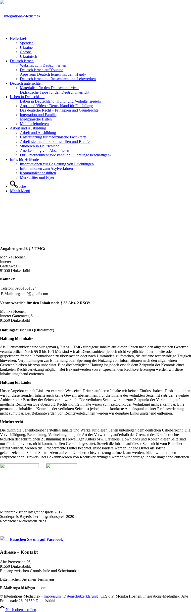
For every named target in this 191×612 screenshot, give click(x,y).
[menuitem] (100, 47)
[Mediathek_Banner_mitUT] (20, 16)
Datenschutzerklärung (80, 596)
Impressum (52, 596)
